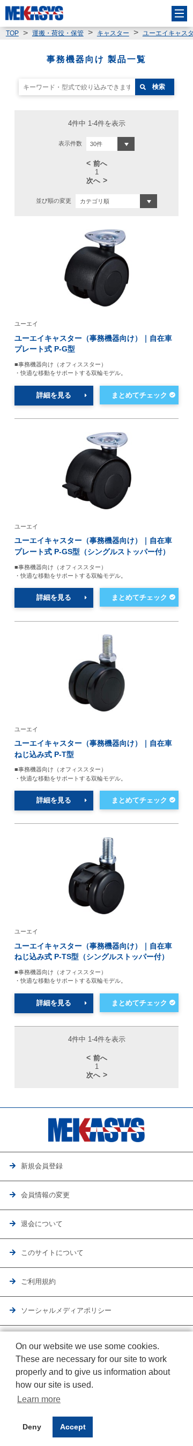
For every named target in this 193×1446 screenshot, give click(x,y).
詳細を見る (53, 395)
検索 (158, 86)
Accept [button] (73, 1426)
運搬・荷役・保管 (58, 33)
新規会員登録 (42, 1166)
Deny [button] (32, 1426)
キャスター (113, 33)
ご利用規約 (38, 1282)
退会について (42, 1224)
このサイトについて (52, 1253)
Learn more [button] (39, 1399)
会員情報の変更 (45, 1195)
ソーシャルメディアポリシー (66, 1310)
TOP (12, 33)
